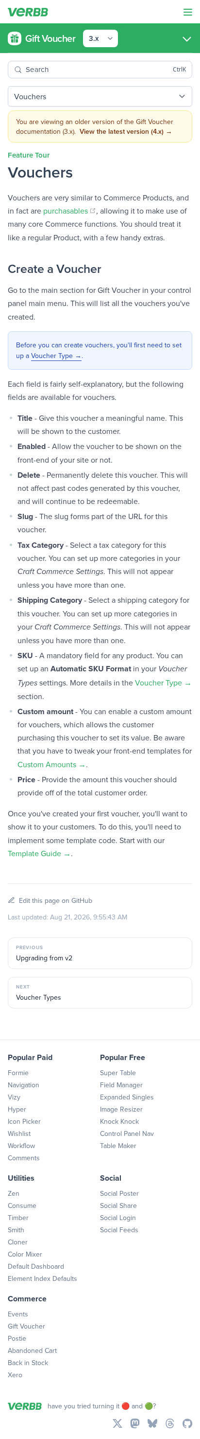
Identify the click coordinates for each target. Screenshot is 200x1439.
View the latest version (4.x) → (126, 131)
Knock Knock (119, 1121)
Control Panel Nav (127, 1133)
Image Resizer (121, 1109)
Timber (18, 1218)
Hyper (17, 1109)
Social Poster (119, 1193)
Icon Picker (24, 1121)
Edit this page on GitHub (55, 900)
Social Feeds (119, 1230)
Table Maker (118, 1146)
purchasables (69, 210)
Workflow (21, 1146)
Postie (17, 1338)
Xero (15, 1375)
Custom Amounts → (51, 764)
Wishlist (19, 1133)
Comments (24, 1158)
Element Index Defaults (42, 1278)
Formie (18, 1073)
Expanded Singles (127, 1097)
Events (18, 1314)
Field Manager (121, 1085)
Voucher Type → (56, 355)
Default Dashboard (36, 1266)
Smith (16, 1230)
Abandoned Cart (32, 1350)
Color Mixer (25, 1254)
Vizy (14, 1097)
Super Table (118, 1073)
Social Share (118, 1205)
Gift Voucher (26, 1326)
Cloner (18, 1242)
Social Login (118, 1218)
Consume (22, 1205)
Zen (13, 1193)
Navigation (23, 1085)
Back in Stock (28, 1362)
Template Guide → (39, 853)
